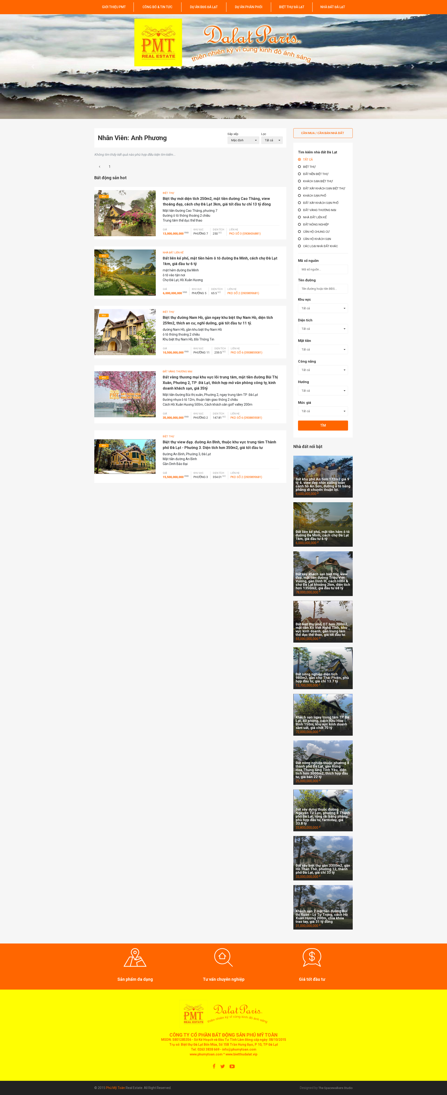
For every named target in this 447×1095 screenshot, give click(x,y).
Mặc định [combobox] (237, 140)
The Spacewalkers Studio (335, 1088)
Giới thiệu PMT (114, 7)
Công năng (307, 361)
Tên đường (307, 280)
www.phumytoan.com (206, 1054)
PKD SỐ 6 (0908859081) (246, 352)
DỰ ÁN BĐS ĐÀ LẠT (204, 7)
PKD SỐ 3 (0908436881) (245, 233)
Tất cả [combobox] (269, 140)
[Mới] (125, 213)
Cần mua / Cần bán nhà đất (322, 133)
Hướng (303, 382)
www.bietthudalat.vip (241, 1054)
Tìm (323, 425)
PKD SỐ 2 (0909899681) (243, 293)
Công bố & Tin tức (157, 7)
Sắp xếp (232, 134)
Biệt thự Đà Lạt (291, 7)
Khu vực (304, 299)
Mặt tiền (304, 341)
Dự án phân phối (248, 7)
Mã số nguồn (308, 261)
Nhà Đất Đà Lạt (332, 7)
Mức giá (304, 403)
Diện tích (305, 320)
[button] (33, 66)
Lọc (263, 134)
